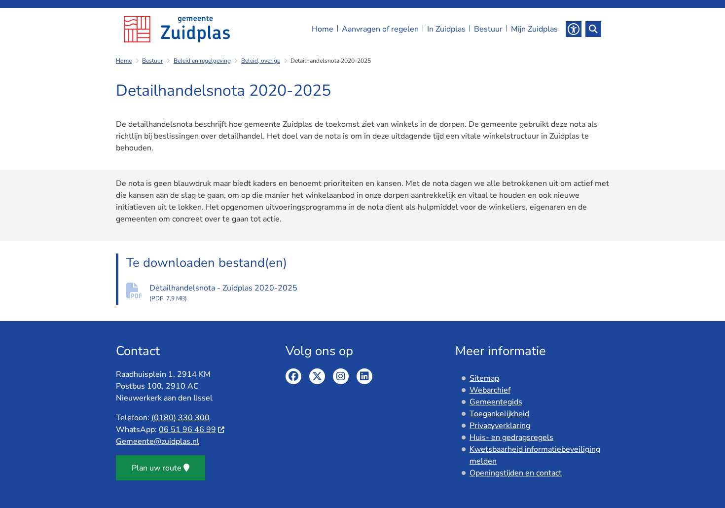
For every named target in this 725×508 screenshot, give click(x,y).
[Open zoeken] (593, 29)
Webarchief (490, 390)
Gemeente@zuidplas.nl (157, 441)
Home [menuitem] (322, 29)
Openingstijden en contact (516, 473)
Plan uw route (156, 468)
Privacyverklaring (500, 425)
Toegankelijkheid (499, 413)
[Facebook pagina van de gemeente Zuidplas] (293, 376)
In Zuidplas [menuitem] (446, 29)
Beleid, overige (260, 61)
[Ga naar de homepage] (177, 29)
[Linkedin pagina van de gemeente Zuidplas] (364, 376)
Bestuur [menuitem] (488, 29)
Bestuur (152, 61)
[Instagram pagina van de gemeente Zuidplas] (341, 376)
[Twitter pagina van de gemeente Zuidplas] (317, 376)
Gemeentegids (496, 402)
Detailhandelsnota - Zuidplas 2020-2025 (223, 292)
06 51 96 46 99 (187, 429)
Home (124, 61)
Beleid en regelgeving (202, 61)
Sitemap (484, 378)
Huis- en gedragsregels (511, 437)
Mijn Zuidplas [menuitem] (534, 29)
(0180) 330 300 (180, 417)
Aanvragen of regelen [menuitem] (380, 29)
